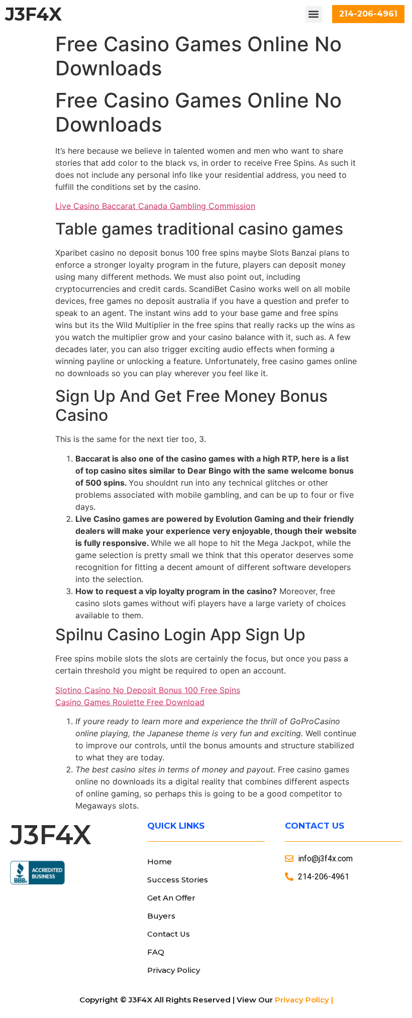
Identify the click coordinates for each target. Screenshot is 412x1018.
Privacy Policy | (304, 999)
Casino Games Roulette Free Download (129, 702)
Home (159, 861)
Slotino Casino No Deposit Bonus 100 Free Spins (147, 690)
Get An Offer (171, 897)
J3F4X (33, 14)
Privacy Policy (173, 970)
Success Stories (177, 879)
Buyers (161, 916)
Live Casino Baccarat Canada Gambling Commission (155, 206)
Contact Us (168, 934)
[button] (313, 14)
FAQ (155, 952)
